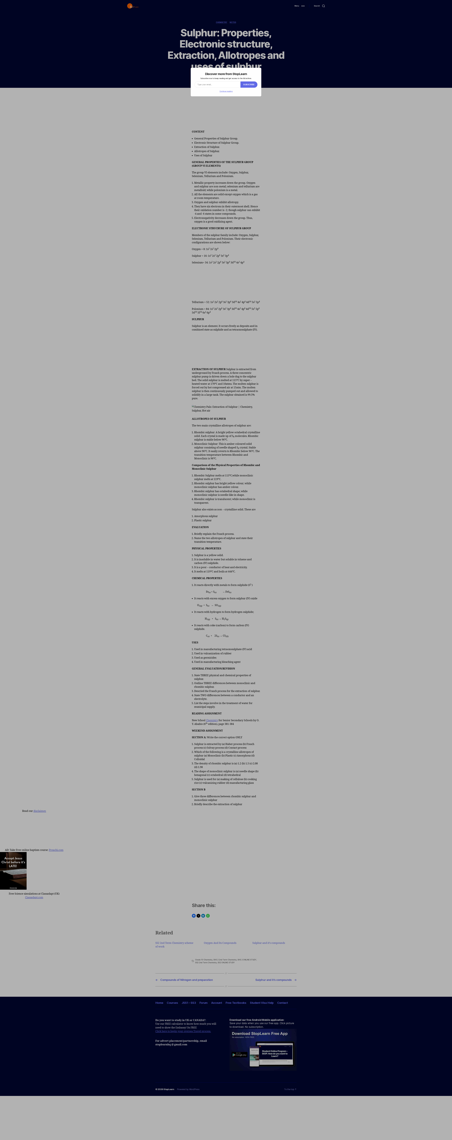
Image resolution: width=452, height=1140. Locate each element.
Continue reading (226, 91)
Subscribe (249, 84)
